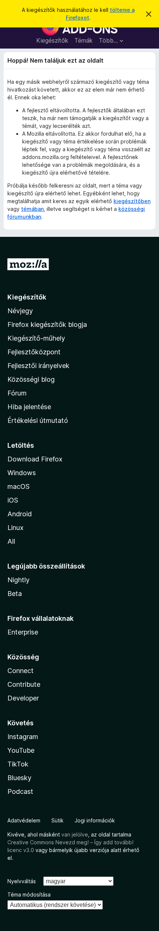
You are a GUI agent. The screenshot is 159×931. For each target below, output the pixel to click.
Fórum (17, 393)
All (11, 541)
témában (32, 209)
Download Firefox (34, 459)
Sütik (57, 820)
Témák (83, 40)
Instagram (22, 737)
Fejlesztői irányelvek (38, 366)
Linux (15, 527)
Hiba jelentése (29, 407)
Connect (20, 671)
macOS (18, 486)
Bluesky (19, 778)
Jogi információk (95, 820)
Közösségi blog (31, 379)
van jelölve (74, 834)
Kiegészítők (52, 40)
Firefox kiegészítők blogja (47, 324)
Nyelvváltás (21, 881)
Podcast (20, 791)
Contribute (23, 684)
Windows (21, 473)
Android (19, 514)
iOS (12, 500)
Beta (14, 593)
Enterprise (22, 632)
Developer (23, 698)
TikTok (17, 764)
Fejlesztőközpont (34, 352)
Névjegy (20, 311)
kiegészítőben (132, 201)
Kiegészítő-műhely (36, 338)
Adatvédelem (23, 820)
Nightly (18, 580)
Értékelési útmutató (37, 420)
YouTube (20, 750)
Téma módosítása (29, 894)
